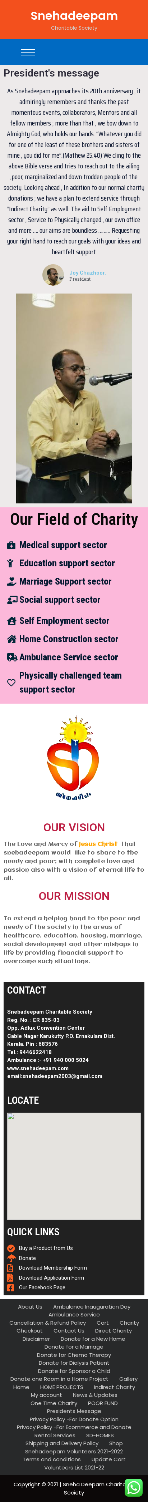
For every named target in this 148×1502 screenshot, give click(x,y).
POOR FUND (103, 1403)
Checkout (30, 1330)
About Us (30, 1306)
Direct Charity (113, 1330)
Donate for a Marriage (74, 1346)
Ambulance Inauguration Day (91, 1306)
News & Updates (95, 1395)
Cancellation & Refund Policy (47, 1322)
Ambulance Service (74, 1314)
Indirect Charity (114, 1387)
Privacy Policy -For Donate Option (74, 1419)
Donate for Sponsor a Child (74, 1371)
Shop (116, 1443)
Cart (103, 1322)
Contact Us (69, 1330)
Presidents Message (74, 1411)
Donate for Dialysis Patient (74, 1362)
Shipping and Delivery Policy (62, 1443)
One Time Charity (54, 1403)
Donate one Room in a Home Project (59, 1379)
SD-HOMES (100, 1435)
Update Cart (109, 1459)
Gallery (128, 1379)
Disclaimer (36, 1339)
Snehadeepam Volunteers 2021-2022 (74, 1451)
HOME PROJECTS (61, 1387)
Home (21, 1387)
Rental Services (54, 1435)
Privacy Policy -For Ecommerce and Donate (74, 1427)
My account (46, 1395)
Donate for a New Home (93, 1339)
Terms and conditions (52, 1459)
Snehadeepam (74, 16)
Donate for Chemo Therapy (74, 1355)
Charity (129, 1322)
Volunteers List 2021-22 (74, 1467)
